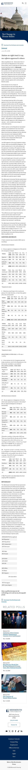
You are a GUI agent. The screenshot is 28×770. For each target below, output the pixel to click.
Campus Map (14, 742)
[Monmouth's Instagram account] (12, 731)
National (4, 48)
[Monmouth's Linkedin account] (21, 731)
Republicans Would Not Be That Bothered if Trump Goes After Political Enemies (12, 666)
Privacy (14, 764)
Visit (14, 750)
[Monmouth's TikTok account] (18, 731)
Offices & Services (14, 748)
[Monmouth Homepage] (7, 3)
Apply (14, 753)
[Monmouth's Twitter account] (9, 731)
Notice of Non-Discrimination (14, 762)
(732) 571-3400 (14, 720)
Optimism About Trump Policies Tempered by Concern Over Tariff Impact (11, 634)
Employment (14, 745)
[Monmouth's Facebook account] (15, 731)
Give (14, 756)
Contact (12, 725)
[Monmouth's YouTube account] (6, 731)
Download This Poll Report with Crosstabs (14, 45)
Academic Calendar (14, 739)
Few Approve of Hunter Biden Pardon (10, 697)
